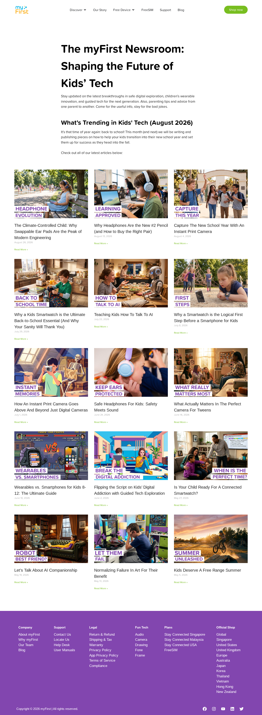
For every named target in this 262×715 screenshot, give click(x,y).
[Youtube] (223, 709)
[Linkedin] (232, 709)
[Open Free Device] (133, 9)
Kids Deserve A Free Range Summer (207, 570)
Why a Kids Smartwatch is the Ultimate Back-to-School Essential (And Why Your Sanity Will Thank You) (49, 320)
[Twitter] (241, 709)
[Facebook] (205, 709)
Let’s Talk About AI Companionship (45, 570)
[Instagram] (214, 709)
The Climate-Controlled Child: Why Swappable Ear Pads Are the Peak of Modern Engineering (48, 231)
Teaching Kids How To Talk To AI (123, 314)
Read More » (21, 249)
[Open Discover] (85, 9)
